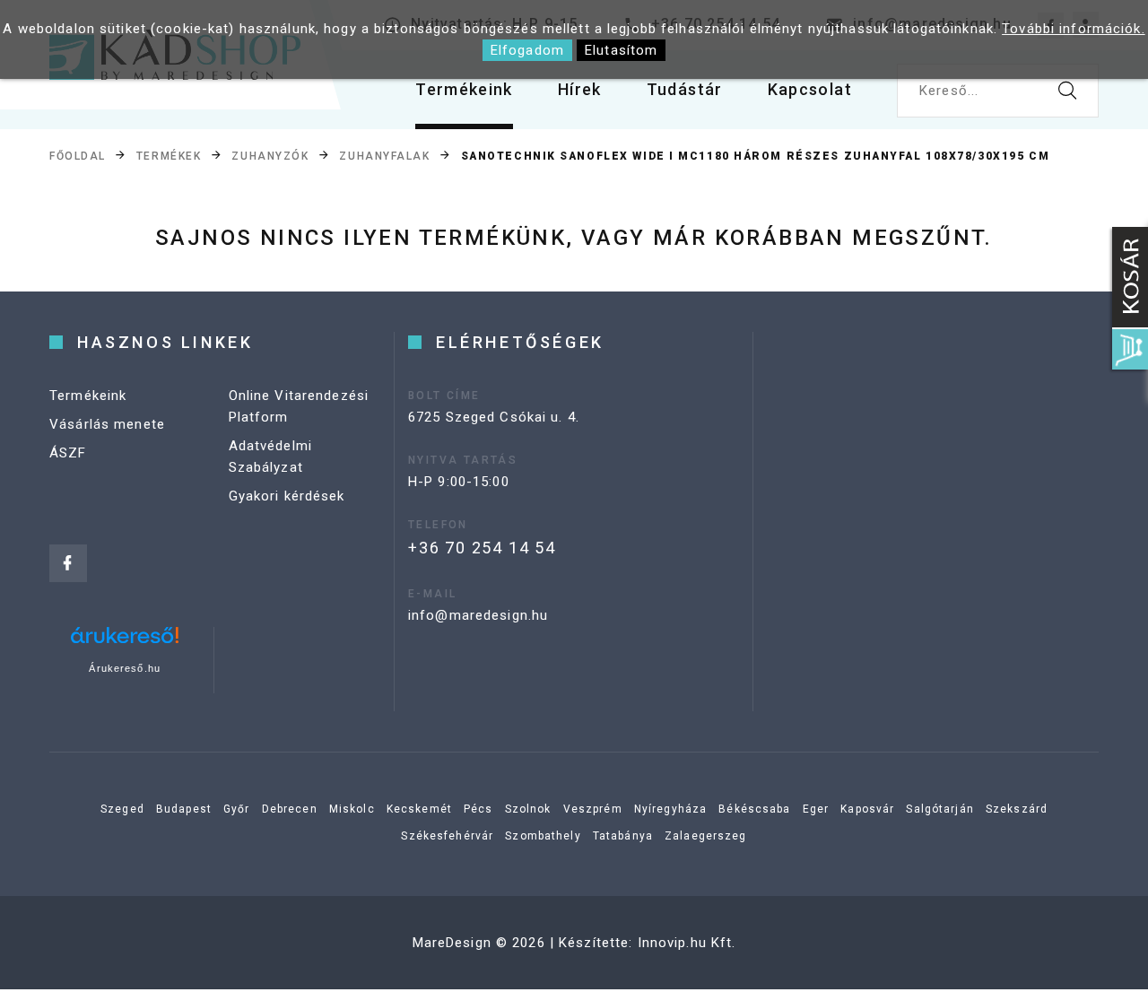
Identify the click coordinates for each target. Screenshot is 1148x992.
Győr (236, 809)
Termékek (168, 156)
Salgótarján (939, 809)
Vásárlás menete (107, 424)
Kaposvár (867, 809)
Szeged (122, 809)
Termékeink (464, 89)
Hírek (580, 89)
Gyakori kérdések (287, 496)
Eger (816, 809)
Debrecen (289, 809)
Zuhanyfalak (384, 156)
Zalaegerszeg (706, 836)
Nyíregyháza (670, 809)
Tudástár (685, 89)
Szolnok (528, 809)
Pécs (478, 809)
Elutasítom (621, 50)
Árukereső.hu (125, 668)
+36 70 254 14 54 (482, 547)
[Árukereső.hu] (124, 642)
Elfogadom (527, 50)
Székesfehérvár (447, 836)
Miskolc (352, 809)
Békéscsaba (754, 809)
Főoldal (77, 156)
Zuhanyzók (270, 156)
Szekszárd (1017, 809)
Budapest (184, 809)
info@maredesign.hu (478, 615)
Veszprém (592, 809)
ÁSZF (68, 453)
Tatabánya (623, 836)
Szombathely (542, 836)
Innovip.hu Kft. (687, 943)
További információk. (1073, 29)
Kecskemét (419, 809)
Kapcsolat (810, 89)
